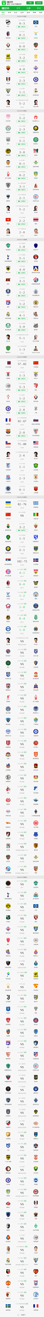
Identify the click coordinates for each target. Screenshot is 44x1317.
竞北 (15, 12)
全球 (9, 12)
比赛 (29, 8)
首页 (18, 8)
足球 (22, 12)
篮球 (28, 12)
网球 (34, 12)
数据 (39, 8)
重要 (3, 12)
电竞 (40, 12)
